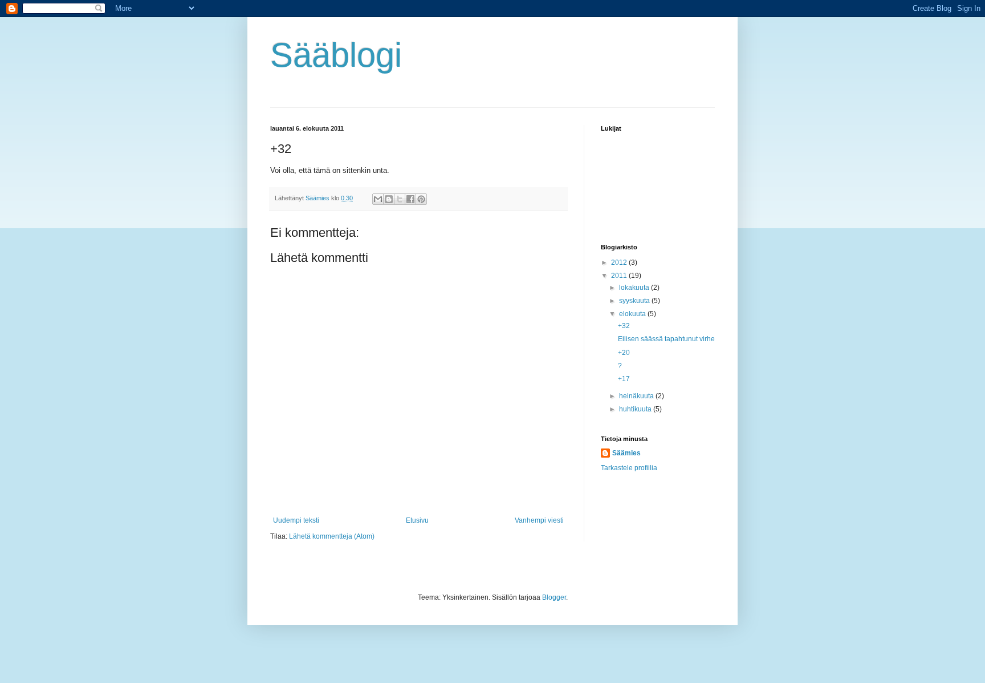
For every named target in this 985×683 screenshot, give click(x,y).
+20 (624, 353)
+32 (624, 326)
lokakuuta (635, 288)
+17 (624, 379)
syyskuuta (635, 301)
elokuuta (633, 314)
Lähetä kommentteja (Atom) (332, 536)
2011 (620, 276)
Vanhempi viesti (539, 520)
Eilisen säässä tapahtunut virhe (666, 339)
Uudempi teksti (296, 520)
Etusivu (417, 520)
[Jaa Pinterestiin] (421, 199)
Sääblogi (336, 55)
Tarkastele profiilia (629, 468)
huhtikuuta (636, 409)
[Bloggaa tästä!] (388, 199)
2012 (620, 262)
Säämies (626, 453)
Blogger (554, 597)
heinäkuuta (637, 396)
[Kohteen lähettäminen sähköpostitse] (378, 199)
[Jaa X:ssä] (399, 199)
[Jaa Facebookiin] (410, 199)
